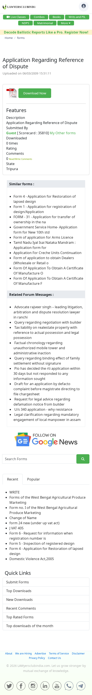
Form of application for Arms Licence (43, 237)
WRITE (14, 492)
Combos (39, 17)
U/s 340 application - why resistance (43, 409)
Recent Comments (21, 608)
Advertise (40, 653)
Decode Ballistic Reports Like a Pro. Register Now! (46, 32)
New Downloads (19, 599)
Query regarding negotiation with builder (48, 322)
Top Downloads (18, 590)
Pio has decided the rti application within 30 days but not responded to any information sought (46, 373)
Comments (15, 153)
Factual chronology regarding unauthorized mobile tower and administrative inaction (39, 347)
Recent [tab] (12, 479)
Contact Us (54, 658)
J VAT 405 (16, 528)
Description (15, 117)
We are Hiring (23, 653)
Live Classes (18, 17)
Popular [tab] (33, 479)
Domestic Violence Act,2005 (31, 558)
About (8, 653)
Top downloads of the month (29, 625)
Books (57, 17)
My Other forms (63, 133)
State (10, 163)
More (64, 23)
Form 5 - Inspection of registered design (41, 543)
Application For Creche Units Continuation (47, 252)
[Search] (82, 459)
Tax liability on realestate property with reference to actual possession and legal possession (46, 332)
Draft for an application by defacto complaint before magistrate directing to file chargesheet (46, 388)
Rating (11, 148)
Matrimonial (45, 23)
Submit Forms (17, 582)
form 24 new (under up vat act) (34, 523)
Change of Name (23, 517)
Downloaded (16, 138)
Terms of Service (59, 653)
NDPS (25, 23)
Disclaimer (78, 653)
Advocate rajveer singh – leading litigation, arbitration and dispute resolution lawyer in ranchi (48, 312)
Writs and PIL (77, 17)
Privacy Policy (37, 658)
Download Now (34, 93)
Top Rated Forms (20, 617)
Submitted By (17, 128)
